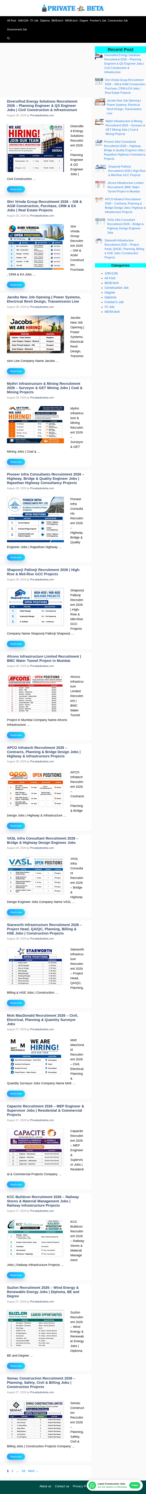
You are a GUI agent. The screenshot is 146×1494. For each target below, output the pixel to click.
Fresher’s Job (98, 20)
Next (33, 1471)
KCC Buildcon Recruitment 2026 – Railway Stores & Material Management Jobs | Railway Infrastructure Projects (43, 1201)
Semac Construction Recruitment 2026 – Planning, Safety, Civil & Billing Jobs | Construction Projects (41, 1382)
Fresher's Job (114, 302)
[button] (7, 38)
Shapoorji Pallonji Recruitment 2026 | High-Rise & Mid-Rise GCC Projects (127, 171)
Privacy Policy (82, 1486)
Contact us (62, 1486)
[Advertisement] (45, 71)
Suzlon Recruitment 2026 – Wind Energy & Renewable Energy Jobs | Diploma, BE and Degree (43, 1292)
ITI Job (34, 20)
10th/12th (23, 20)
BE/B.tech (57, 20)
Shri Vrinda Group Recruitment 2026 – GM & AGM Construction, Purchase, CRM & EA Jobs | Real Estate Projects (44, 206)
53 (24, 1471)
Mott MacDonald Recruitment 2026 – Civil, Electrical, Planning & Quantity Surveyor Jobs (42, 1020)
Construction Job (118, 20)
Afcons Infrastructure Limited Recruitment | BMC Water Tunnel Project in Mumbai (125, 187)
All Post (11, 20)
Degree (84, 20)
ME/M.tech (71, 20)
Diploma (45, 20)
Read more (16, 189)
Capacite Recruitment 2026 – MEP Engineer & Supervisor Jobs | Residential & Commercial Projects (45, 1110)
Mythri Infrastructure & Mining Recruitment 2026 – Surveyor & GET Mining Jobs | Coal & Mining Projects (44, 388)
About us (45, 1486)
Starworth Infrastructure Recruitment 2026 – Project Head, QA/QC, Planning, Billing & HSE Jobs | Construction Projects (44, 929)
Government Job (17, 29)
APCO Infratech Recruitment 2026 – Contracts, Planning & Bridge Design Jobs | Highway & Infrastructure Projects (44, 752)
